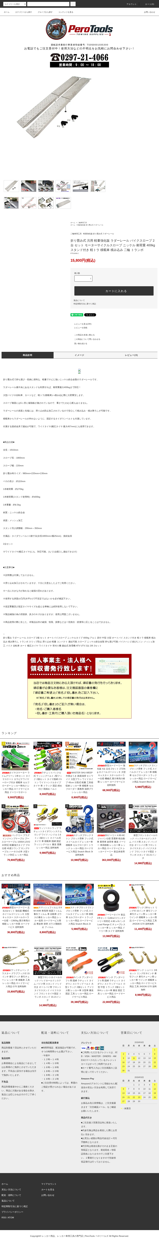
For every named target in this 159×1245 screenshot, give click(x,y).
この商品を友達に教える (84, 335)
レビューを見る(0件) (82, 324)
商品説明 (27, 355)
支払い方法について (11, 1189)
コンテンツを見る (65, 12)
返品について (79, 300)
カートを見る (47, 1189)
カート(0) (149, 4)
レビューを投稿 (80, 328)
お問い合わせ (149, 12)
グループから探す (45, 12)
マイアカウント (49, 1184)
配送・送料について (11, 1195)
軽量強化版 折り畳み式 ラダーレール (90, 225)
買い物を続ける (80, 343)
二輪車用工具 (82, 222)
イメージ (79, 355)
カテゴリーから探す (23, 12)
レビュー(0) (131, 355)
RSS (4, 1217)
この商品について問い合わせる (87, 339)
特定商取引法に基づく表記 (85, 304)
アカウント (132, 4)
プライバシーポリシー (12, 1212)
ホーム (6, 12)
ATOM (11, 1217)
